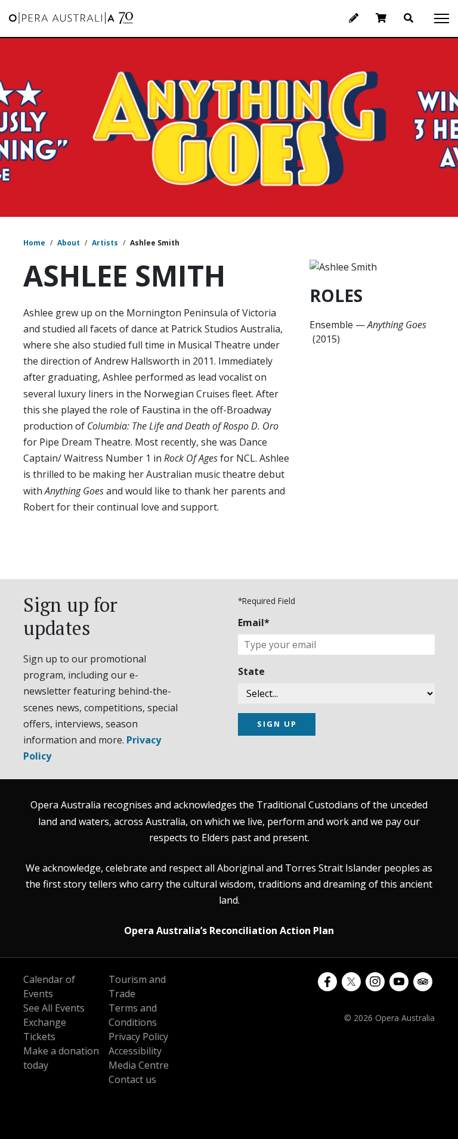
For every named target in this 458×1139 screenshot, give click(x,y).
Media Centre (139, 1065)
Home (34, 243)
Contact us (132, 1079)
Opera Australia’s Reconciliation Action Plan (229, 930)
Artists (105, 243)
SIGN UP (277, 723)
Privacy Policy (138, 1036)
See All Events (54, 1007)
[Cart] (381, 17)
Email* (254, 622)
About (68, 243)
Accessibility (135, 1050)
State (251, 671)
